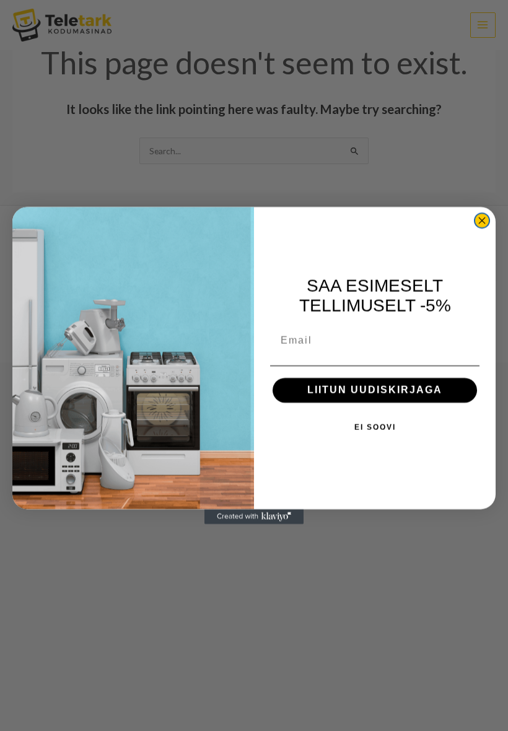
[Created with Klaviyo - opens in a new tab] (254, 516)
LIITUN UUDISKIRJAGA (374, 390)
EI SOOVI (375, 427)
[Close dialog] (482, 220)
